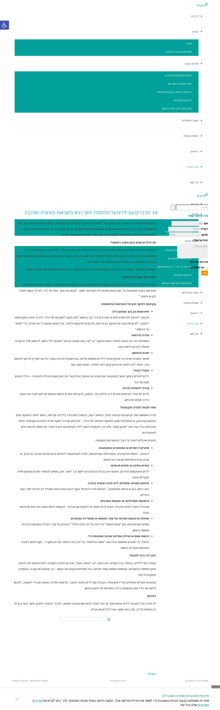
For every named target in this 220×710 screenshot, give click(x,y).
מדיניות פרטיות (118, 680)
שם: (206, 223)
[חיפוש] (172, 207)
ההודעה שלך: (200, 240)
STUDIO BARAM (201, 680)
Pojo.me (24, 680)
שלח (204, 273)
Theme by (16, 680)
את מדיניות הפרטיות (178, 267)
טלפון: (204, 235)
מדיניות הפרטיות (198, 262)
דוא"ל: (204, 229)
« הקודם (153, 674)
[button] (4, 25)
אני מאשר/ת (185, 267)
